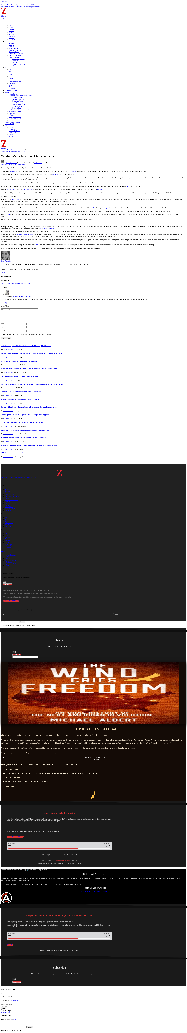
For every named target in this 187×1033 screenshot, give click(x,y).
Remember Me (7, 1010)
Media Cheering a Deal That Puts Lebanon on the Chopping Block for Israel (26, 346)
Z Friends (12, 129)
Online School (13, 94)
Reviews (11, 38)
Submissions (12, 132)
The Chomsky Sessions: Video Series (20, 110)
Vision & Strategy (14, 57)
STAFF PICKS (9, 124)
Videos (11, 27)
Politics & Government (16, 53)
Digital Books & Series (16, 111)
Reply (6, 303)
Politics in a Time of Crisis (24, 234)
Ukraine (11, 85)
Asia (10, 71)
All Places (12, 89)
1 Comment (38, 163)
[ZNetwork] (4, 13)
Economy (12, 46)
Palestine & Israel (14, 80)
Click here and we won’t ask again (61, 860)
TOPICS (7, 41)
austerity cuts (11, 189)
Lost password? (5, 1012)
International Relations (15, 50)
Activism (11, 43)
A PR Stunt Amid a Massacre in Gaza (13, 453)
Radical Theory (17, 97)
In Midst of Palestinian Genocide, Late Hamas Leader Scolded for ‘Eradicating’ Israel (29, 445)
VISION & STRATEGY (12, 122)
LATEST (7, 24)
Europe (11, 78)
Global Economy (17, 103)
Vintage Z (12, 120)
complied (93, 208)
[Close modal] (1, 993)
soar (128, 186)
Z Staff (11, 127)
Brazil (10, 73)
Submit (22, 622)
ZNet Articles (10, 150)
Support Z (12, 134)
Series (10, 32)
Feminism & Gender (15, 48)
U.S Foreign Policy (18, 106)
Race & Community (15, 55)
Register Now (15, 1000)
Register (30, 1027)
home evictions (27, 189)
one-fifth (55, 174)
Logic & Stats (16, 108)
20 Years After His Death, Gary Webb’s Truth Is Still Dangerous (22, 422)
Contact (11, 136)
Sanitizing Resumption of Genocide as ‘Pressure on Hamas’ (20, 399)
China (10, 76)
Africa (10, 69)
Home (3, 150)
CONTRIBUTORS (11, 90)
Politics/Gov (21, 151)
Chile (10, 74)
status (37, 245)
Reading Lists (13, 113)
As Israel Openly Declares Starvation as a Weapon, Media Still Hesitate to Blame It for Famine (32, 384)
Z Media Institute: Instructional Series (20, 96)
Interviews (12, 36)
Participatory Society (18, 59)
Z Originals (12, 39)
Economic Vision (17, 101)
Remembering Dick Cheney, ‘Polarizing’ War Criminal (19, 361)
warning (104, 208)
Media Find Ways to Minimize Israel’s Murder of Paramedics (21, 392)
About (3, 551)
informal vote (15, 199)
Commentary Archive (15, 118)
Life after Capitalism (18, 64)
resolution (73, 171)
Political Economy (18, 99)
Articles (11, 25)
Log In (3, 1008)
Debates (11, 34)
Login (15, 1019)
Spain (27, 151)
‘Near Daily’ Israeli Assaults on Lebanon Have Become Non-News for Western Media (29, 369)
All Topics (12, 66)
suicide (99, 189)
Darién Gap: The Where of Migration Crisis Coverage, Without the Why (25, 430)
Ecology (11, 45)
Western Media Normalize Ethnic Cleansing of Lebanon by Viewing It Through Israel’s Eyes (31, 353)
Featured (11, 31)
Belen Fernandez (11, 163)
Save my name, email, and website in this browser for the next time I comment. (27, 334)
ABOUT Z (8, 125)
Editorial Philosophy (15, 131)
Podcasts (11, 29)
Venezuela (12, 87)
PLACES (8, 67)
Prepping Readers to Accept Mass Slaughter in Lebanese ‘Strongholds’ (24, 437)
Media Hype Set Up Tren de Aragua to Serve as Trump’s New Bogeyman (25, 415)
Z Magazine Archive (15, 117)
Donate (3, 15)
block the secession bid (59, 208)
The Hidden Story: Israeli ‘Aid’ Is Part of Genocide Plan (19, 376)
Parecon (14, 62)
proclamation (14, 171)
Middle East (12, 83)
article (8, 214)
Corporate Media (14, 52)
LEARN (7, 92)
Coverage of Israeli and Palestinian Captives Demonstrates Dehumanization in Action (29, 407)
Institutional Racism (18, 104)
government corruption (47, 228)
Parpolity (15, 60)
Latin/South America (15, 82)
